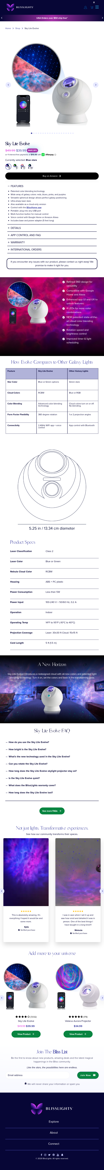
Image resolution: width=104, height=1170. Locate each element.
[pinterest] (54, 1155)
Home (8, 28)
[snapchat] (62, 1155)
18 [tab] (70, 133)
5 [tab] (40, 133)
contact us (71, 262)
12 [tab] (57, 133)
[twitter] (49, 1155)
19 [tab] (73, 133)
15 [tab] (63, 133)
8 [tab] (47, 133)
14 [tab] (61, 133)
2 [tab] (34, 133)
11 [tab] (54, 133)
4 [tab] (38, 133)
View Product (26, 1034)
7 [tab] (45, 133)
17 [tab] (68, 133)
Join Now (88, 1075)
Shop (17, 28)
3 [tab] (36, 133)
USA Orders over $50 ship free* (52, 18)
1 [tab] (31, 133)
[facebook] (41, 1155)
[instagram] (45, 1155)
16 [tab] (66, 133)
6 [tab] (43, 133)
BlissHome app (34, 207)
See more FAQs (52, 811)
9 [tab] (50, 133)
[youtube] (58, 1155)
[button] (26, 1016)
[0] (91, 7)
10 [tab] (52, 133)
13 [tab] (59, 133)
